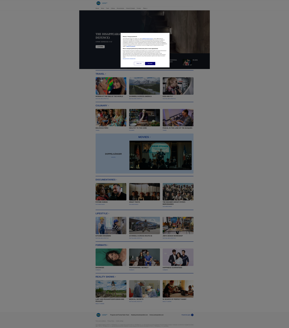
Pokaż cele (139, 63)
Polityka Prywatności (130, 46)
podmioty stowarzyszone (147, 38)
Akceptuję (150, 63)
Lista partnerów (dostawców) (129, 58)
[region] (145, 50)
